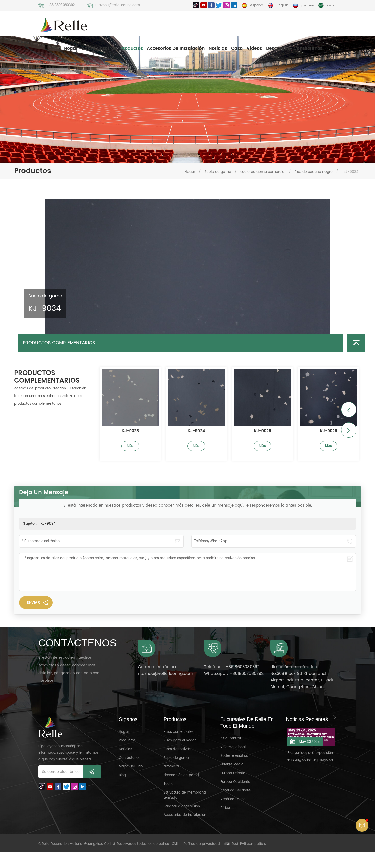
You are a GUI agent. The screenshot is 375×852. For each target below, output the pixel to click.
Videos (254, 48)
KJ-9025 (196, 431)
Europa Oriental (233, 773)
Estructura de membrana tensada (185, 795)
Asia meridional (233, 747)
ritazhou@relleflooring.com (117, 5)
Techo (168, 784)
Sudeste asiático (234, 756)
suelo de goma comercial (262, 172)
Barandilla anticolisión (182, 806)
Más (130, 446)
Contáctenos (308, 48)
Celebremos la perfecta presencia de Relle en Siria (309, 750)
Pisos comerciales (178, 732)
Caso (237, 48)
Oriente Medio (231, 764)
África (225, 808)
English (283, 5)
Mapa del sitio (131, 766)
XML (175, 844)
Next (348, 430)
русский (307, 5)
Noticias (218, 48)
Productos (131, 48)
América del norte (235, 790)
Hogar (71, 48)
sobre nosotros (99, 48)
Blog (122, 775)
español (257, 5)
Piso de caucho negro (313, 172)
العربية (332, 5)
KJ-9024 (130, 431)
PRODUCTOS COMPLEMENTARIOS (59, 342)
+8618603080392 (61, 5)
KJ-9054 (329, 431)
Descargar (278, 48)
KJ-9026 (262, 431)
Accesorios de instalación (176, 48)
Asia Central (230, 738)
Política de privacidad (201, 844)
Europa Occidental (235, 782)
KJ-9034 (48, 523)
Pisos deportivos (177, 749)
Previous (348, 409)
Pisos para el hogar (180, 740)
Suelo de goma (217, 172)
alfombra (171, 766)
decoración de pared (181, 775)
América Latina (233, 799)
